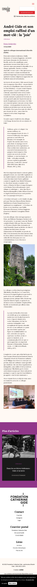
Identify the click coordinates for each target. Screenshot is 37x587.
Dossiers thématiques (19, 548)
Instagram (19, 518)
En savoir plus (30, 580)
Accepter (4, 583)
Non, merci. (12, 583)
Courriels (19, 515)
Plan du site (19, 550)
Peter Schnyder (10, 44)
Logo (19, 520)
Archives (19, 545)
